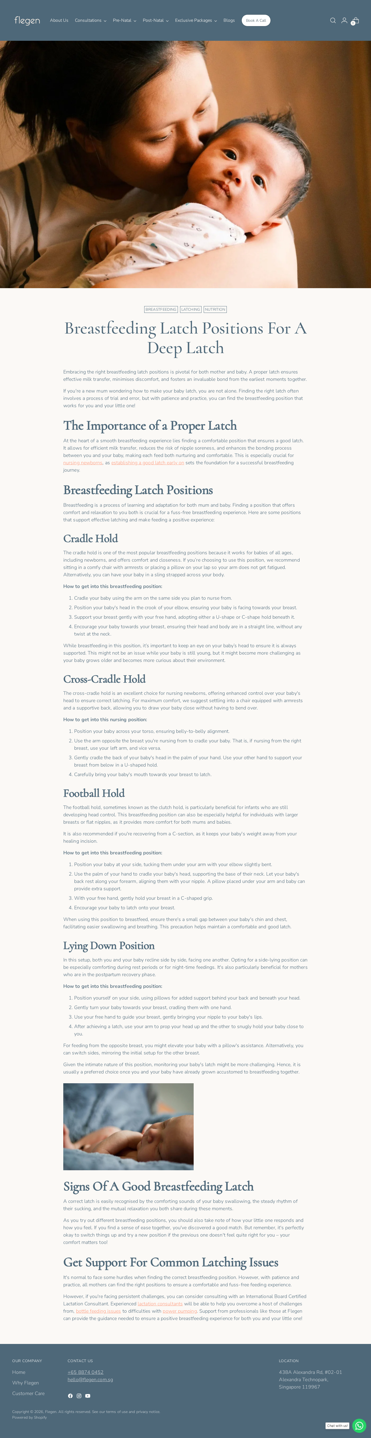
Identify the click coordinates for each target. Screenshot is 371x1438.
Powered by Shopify (29, 1417)
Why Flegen (25, 1383)
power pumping (180, 1311)
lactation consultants (160, 1303)
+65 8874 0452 (85, 1372)
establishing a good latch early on (147, 462)
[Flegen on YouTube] (88, 1397)
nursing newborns (82, 462)
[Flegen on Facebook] (71, 1397)
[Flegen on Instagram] (79, 1397)
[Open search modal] (333, 20)
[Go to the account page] (344, 20)
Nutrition (215, 309)
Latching (190, 309)
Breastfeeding (161, 309)
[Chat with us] (359, 1426)
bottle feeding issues (98, 1311)
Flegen (51, 1411)
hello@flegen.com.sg (90, 1379)
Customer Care (28, 1393)
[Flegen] (27, 20)
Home (18, 1372)
